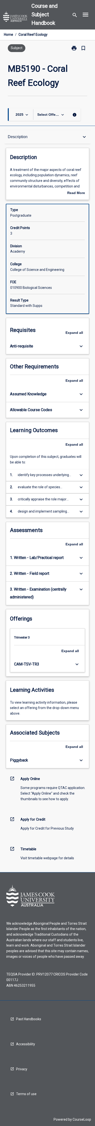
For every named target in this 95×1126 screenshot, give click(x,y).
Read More (76, 193)
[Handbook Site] (15, 17)
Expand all (74, 333)
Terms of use (26, 1094)
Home (8, 34)
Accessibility (25, 1044)
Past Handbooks (28, 1019)
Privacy (21, 1069)
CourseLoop (82, 1119)
